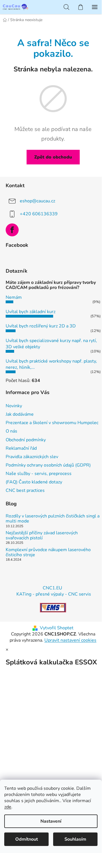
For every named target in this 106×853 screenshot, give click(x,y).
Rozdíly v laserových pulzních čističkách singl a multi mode (52, 519)
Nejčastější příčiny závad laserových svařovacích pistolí (42, 535)
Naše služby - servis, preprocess (39, 473)
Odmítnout (26, 839)
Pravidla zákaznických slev (32, 457)
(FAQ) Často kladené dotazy (34, 482)
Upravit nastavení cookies (70, 640)
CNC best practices (25, 490)
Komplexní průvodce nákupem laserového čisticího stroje (48, 552)
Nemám (14, 297)
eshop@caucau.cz (37, 201)
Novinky (14, 406)
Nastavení (50, 821)
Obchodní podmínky (26, 440)
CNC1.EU (52, 588)
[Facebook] (12, 229)
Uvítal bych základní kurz (30, 312)
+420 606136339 (39, 214)
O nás (11, 431)
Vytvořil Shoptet (56, 628)
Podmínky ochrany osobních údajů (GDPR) (48, 465)
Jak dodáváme (20, 414)
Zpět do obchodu (53, 157)
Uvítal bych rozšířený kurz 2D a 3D (41, 326)
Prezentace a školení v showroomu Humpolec (52, 423)
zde (7, 807)
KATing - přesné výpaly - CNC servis (53, 594)
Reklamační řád (21, 448)
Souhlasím (75, 839)
